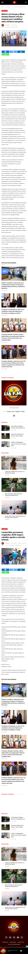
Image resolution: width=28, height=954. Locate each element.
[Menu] (2, 2)
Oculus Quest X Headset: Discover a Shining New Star (18, 427)
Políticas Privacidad (14, 944)
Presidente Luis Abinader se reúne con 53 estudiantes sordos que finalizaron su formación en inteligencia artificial (12, 311)
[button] (14, 416)
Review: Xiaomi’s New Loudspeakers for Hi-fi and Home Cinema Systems (15, 516)
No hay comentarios (7, 27)
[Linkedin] (21, 52)
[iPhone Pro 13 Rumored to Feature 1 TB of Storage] (5, 436)
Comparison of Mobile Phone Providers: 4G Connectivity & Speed (14, 472)
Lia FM (7, 25)
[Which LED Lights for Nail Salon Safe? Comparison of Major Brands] (14, 485)
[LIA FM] (14, 2)
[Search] (26, 2)
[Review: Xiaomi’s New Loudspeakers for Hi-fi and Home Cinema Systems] (14, 507)
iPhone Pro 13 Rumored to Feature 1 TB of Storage (17, 435)
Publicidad (13, 942)
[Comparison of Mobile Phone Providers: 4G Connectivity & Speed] (14, 463)
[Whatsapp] (5, 54)
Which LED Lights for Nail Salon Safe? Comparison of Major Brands (13, 494)
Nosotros (5, 942)
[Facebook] (5, 52)
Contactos (20, 942)
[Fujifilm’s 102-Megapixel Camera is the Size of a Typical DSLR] (5, 444)
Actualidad (4, 10)
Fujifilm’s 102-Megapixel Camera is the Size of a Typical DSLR (18, 444)
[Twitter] (13, 52)
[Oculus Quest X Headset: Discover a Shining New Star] (5, 428)
